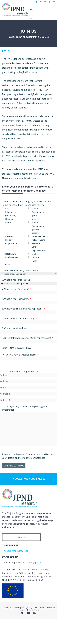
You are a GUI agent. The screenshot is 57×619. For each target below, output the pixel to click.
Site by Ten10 (33, 610)
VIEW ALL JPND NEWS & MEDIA (28, 478)
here (34, 178)
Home (11, 37)
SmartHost (22, 610)
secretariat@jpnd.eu (31, 562)
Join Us (5, 50)
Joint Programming (27, 37)
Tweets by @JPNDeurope (15, 550)
